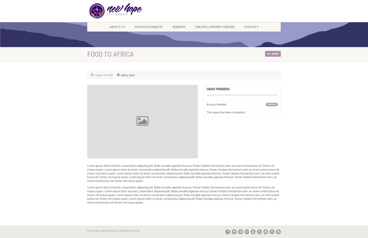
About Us (117, 27)
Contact (251, 27)
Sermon (179, 27)
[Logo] (117, 11)
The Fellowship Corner (215, 27)
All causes (272, 53)
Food (131, 75)
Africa (124, 75)
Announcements (149, 27)
